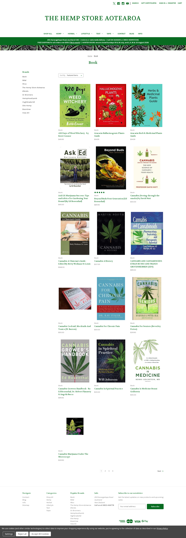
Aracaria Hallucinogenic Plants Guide (109, 134)
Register (172, 3)
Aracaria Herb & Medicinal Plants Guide (146, 134)
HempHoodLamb (29, 98)
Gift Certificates (148, 3)
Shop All (48, 33)
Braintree (26, 109)
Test (98, 33)
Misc (24, 84)
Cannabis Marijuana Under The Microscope (73, 455)
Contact (121, 33)
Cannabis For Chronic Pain (107, 326)
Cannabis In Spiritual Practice (108, 388)
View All (25, 113)
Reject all (22, 534)
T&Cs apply (75, 42)
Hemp (58, 33)
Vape (109, 33)
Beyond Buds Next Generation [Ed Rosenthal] (110, 200)
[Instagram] (123, 3)
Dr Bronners (27, 95)
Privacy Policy (162, 528)
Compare (74, 105)
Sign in (162, 3)
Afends (25, 91)
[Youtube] (127, 3)
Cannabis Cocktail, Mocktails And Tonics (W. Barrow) (74, 327)
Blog (131, 33)
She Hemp (27, 105)
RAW (24, 80)
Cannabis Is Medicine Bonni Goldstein (143, 390)
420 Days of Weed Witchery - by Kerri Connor (73, 134)
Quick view (74, 101)
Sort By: (63, 75)
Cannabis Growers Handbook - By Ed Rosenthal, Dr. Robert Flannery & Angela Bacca (74, 391)
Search (135, 3)
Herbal (71, 33)
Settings (9, 534)
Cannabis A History (103, 261)
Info (140, 33)
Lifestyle (85, 33)
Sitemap (25, 505)
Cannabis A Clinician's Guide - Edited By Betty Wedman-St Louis (74, 262)
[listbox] (75, 75)
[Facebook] (118, 3)
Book (24, 76)
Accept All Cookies (40, 534)
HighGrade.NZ (28, 102)
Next (159, 471)
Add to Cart (75, 110)
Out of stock (111, 172)
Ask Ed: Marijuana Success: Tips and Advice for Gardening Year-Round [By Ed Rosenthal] (73, 198)
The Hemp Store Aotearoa (33, 87)
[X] (114, 3)
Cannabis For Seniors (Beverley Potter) (145, 327)
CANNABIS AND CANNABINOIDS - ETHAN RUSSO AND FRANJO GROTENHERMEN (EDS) (146, 264)
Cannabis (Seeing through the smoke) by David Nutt (145, 197)
